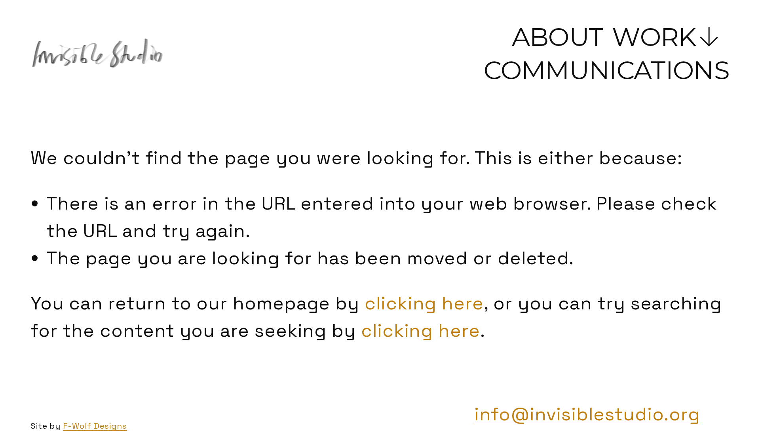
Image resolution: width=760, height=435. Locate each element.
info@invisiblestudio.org (587, 414)
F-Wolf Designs (95, 426)
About (558, 36)
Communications (607, 70)
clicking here (424, 303)
